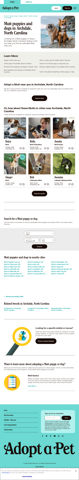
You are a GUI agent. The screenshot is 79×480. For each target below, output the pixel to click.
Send (66, 418)
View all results (39, 193)
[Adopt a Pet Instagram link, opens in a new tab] (59, 436)
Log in (56, 8)
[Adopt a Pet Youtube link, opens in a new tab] (55, 436)
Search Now (39, 98)
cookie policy (6, 472)
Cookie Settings (39, 466)
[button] (20, 148)
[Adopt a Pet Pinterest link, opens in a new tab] (51, 436)
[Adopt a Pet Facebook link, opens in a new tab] (43, 436)
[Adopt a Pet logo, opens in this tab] (39, 451)
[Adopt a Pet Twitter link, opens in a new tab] (47, 436)
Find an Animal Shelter (46, 341)
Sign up (67, 8)
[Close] (76, 471)
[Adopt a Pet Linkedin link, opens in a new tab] (62, 436)
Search (39, 246)
